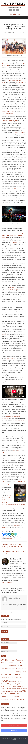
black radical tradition (13, 678)
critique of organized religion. (10, 120)
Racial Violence (5, 694)
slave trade (22, 697)
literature (6, 688)
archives (16, 663)
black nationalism (11, 672)
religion (18, 694)
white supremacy (21, 699)
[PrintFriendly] (15, 534)
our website (6, 484)
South (2, 699)
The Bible (8, 495)
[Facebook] (3, 534)
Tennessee (14, 248)
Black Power (4, 674)
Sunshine (4, 334)
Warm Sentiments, (11, 358)
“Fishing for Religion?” (17, 242)
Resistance (5, 696)
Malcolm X (4, 497)
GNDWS (14, 739)
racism (13, 694)
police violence (13, 691)
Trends (14, 450)
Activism (19, 660)
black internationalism (15, 669)
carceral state (19, 681)
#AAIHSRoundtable (8, 660)
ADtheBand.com (6, 527)
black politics (21, 671)
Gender (18, 686)
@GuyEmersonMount (7, 582)
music (16, 688)
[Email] (12, 534)
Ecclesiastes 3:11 (15, 188)
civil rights (10, 684)
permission (9, 538)
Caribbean (3, 684)
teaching (6, 699)
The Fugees (10, 289)
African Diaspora (7, 663)
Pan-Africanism (22, 688)
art (18, 663)
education (11, 686)
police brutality (5, 691)
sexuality (12, 697)
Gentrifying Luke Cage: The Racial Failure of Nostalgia (13, 553)
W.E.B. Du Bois (12, 699)
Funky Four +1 (12, 287)
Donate (14, 730)
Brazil (9, 681)
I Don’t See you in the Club (18, 481)
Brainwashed (21, 504)
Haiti (22, 686)
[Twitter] (6, 534)
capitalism (13, 681)
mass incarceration (11, 688)
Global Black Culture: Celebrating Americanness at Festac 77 (13, 546)
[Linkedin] (9, 534)
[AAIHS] (14, 2)
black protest (14, 674)
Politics (20, 691)
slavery (17, 696)
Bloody (19, 450)
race (24, 690)
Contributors (14, 725)
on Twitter (16, 525)
